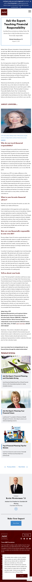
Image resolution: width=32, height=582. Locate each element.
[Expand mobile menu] (29, 11)
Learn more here (20, 324)
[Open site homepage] (4, 12)
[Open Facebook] (24, 538)
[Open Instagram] (21, 538)
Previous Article (11, 467)
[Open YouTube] (30, 538)
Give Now (16, 523)
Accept (22, 575)
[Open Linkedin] (27, 538)
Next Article (22, 467)
